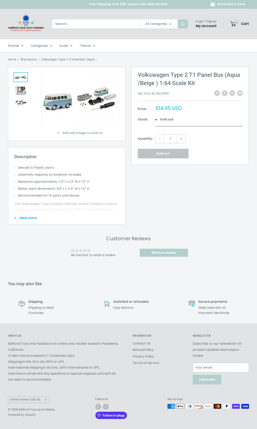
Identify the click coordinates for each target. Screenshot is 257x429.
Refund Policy (143, 349)
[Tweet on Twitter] (232, 93)
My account (206, 25)
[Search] (183, 23)
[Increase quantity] (181, 139)
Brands (13, 45)
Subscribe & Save (231, 4)
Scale (63, 45)
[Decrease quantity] (160, 139)
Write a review (164, 252)
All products (28, 59)
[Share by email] (240, 93)
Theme (85, 45)
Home (12, 59)
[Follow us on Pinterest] (106, 407)
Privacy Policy (143, 356)
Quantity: (145, 138)
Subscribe (207, 379)
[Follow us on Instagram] (98, 407)
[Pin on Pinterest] (224, 93)
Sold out (163, 153)
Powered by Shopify (22, 415)
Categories (39, 45)
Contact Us (141, 343)
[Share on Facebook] (217, 93)
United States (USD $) (25, 399)
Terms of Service (146, 363)
